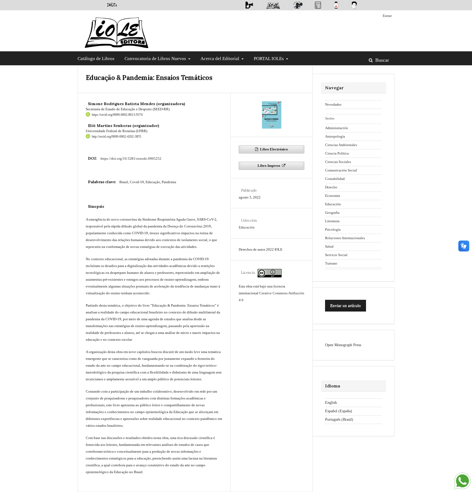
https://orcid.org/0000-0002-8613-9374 (117, 115)
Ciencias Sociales (338, 162)
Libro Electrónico (273, 149)
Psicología (333, 229)
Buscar (381, 60)
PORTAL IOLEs (269, 58)
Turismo (331, 263)
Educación (247, 227)
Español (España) (338, 411)
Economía (332, 196)
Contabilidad (335, 179)
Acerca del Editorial (220, 58)
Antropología (335, 136)
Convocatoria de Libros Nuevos (156, 58)
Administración (336, 128)
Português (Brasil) (339, 419)
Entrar (387, 16)
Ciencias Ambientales (341, 145)
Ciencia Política (337, 153)
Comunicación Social (341, 170)
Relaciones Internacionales (345, 238)
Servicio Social (336, 255)
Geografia (332, 213)
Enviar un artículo (345, 305)
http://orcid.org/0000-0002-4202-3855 (116, 136)
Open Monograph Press (343, 345)
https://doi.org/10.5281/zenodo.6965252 (131, 158)
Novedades (333, 104)
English (331, 403)
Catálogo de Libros (96, 58)
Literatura (332, 221)
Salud (329, 246)
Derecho (331, 187)
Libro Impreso (269, 166)
